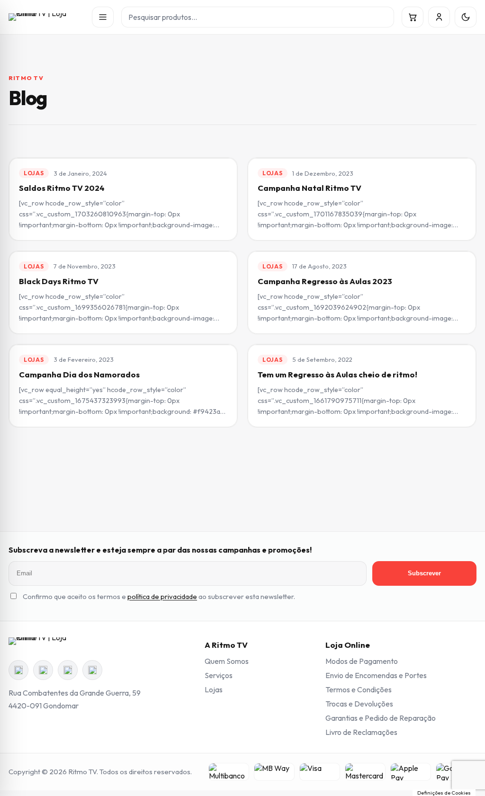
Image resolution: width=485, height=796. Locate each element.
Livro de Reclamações (361, 732)
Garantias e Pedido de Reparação (380, 718)
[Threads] (68, 670)
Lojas (214, 689)
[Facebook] (18, 670)
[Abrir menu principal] (103, 17)
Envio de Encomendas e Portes (376, 675)
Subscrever (424, 573)
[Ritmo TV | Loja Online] (46, 17)
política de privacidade (162, 596)
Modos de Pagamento (361, 661)
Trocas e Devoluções (359, 703)
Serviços (219, 675)
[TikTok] (92, 670)
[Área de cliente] (439, 17)
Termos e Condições (358, 689)
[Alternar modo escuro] (465, 17)
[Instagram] (43, 670)
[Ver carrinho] (412, 17)
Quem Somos (227, 661)
